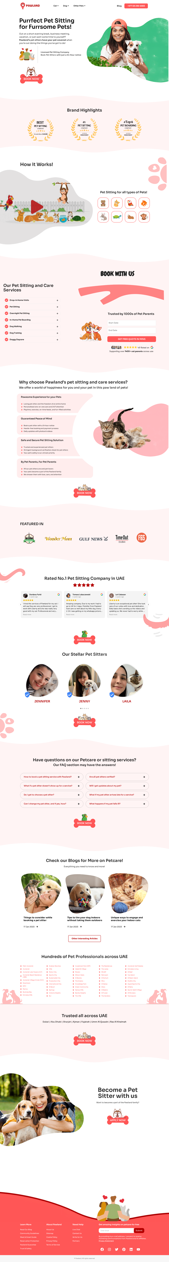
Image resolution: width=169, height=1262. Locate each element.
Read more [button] (27, 614)
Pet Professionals (86, 956)
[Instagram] (109, 1249)
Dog (65, 6)
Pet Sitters (96, 654)
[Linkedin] (131, 1249)
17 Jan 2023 (30, 927)
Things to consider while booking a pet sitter (38, 919)
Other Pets (78, 6)
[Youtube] (138, 1249)
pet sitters (36, 40)
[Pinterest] (123, 1249)
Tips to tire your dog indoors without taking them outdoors (84, 919)
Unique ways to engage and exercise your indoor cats (127, 919)
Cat (55, 6)
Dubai (46, 1022)
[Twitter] (116, 1249)
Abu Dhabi (55, 1022)
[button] (37, 207)
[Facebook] (102, 1249)
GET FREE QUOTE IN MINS (131, 339)
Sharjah (67, 1022)
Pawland (129, 1238)
